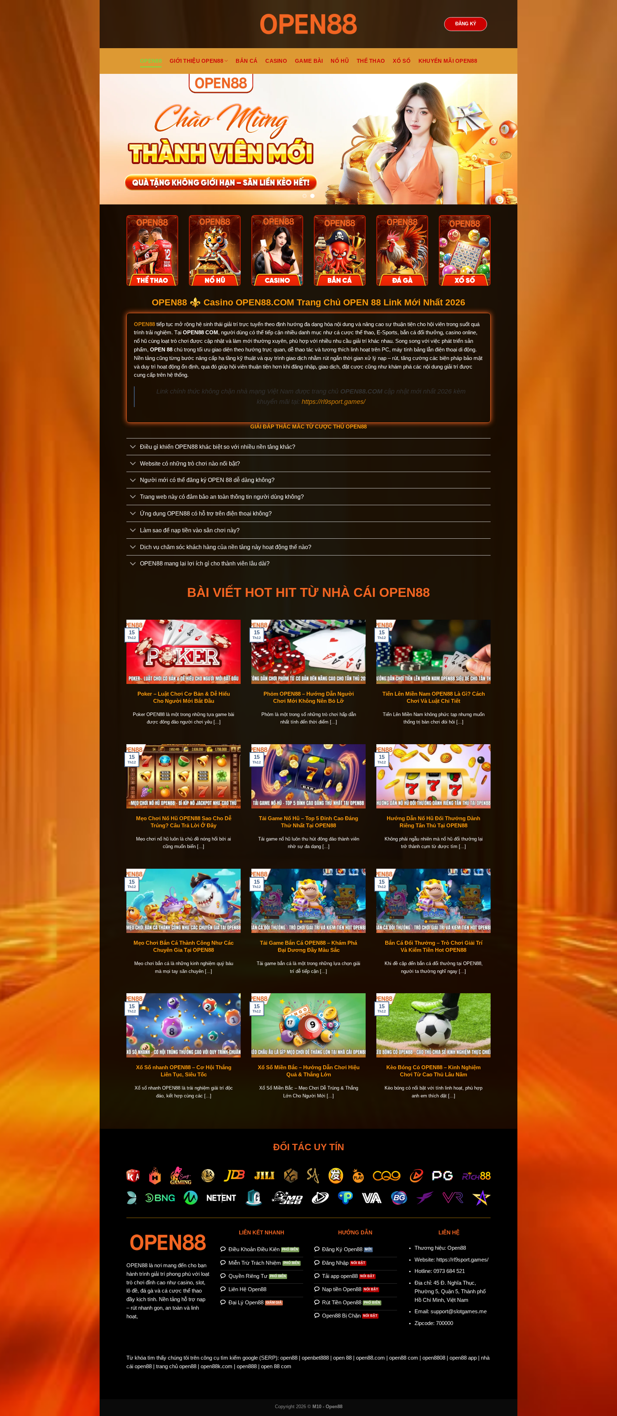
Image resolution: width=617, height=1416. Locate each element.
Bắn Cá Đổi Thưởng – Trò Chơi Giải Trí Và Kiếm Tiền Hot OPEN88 (433, 946)
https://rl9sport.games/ (333, 401)
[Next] (499, 139)
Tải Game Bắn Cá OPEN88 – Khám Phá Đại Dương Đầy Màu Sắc (308, 946)
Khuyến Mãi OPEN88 (447, 61)
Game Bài (309, 61)
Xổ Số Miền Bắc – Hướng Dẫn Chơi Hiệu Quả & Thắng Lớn (309, 1070)
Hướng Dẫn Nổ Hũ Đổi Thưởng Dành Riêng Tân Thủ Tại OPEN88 (433, 821)
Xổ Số (402, 61)
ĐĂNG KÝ (465, 23)
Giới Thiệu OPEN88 (196, 61)
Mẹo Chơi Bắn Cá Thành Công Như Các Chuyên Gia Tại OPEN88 (184, 946)
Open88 (456, 1248)
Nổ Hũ (340, 61)
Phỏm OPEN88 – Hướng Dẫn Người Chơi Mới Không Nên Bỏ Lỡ (309, 697)
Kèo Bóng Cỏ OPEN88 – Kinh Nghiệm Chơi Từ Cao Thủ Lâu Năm (433, 1070)
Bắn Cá (246, 61)
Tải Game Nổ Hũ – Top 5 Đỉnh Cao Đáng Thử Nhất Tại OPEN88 (308, 821)
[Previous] (117, 139)
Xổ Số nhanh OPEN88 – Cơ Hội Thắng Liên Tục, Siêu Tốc (183, 1070)
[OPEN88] (308, 24)
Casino (276, 61)
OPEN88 (151, 61)
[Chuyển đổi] (133, 447)
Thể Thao (371, 61)
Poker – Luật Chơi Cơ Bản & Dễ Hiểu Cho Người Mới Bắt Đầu (183, 697)
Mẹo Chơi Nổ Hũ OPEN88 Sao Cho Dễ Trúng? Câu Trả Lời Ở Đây (183, 821)
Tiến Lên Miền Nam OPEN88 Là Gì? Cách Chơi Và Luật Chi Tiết (433, 697)
